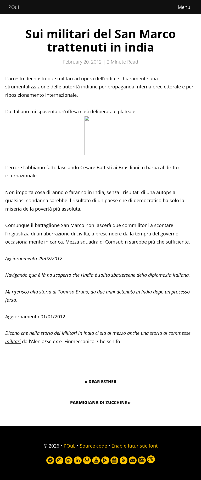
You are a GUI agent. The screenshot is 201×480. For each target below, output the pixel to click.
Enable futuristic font (134, 446)
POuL (14, 7)
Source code (93, 446)
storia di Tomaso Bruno (63, 292)
